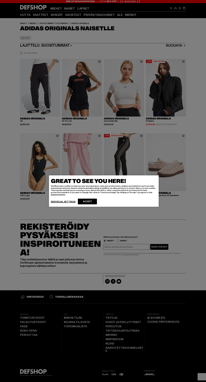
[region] (104, 191)
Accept (87, 201)
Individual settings (63, 201)
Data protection (58, 194)
